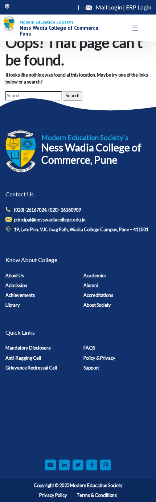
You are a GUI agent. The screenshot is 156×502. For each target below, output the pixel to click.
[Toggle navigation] (135, 28)
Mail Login (109, 7)
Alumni (90, 285)
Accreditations (98, 295)
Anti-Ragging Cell (23, 358)
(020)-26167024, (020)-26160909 (47, 210)
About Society (97, 305)
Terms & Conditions (97, 495)
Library (12, 305)
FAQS (89, 348)
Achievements (20, 295)
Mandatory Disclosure (28, 348)
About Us (14, 275)
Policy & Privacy (99, 358)
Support (91, 368)
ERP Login (138, 7)
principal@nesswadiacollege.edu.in (50, 220)
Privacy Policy (53, 495)
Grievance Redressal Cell (31, 368)
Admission (16, 285)
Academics (94, 275)
